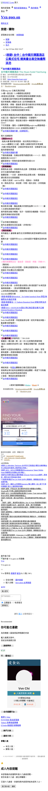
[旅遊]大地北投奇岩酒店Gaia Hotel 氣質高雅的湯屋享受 (21, 526)
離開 (13, 786)
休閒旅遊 (20, 35)
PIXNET (10, 756)
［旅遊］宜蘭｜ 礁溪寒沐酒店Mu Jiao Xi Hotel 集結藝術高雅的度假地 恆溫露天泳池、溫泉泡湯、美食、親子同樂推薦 (23, 504)
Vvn (2, 561)
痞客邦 (13, 573)
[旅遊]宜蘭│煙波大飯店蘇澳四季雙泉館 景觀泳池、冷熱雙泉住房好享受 (23, 518)
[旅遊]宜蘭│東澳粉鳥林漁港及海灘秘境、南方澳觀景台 (20, 523)
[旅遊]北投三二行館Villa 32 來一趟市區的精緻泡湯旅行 (21, 528)
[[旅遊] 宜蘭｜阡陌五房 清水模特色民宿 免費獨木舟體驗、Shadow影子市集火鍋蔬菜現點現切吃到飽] (7, 482)
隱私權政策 (41, 756)
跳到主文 (4, 23)
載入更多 (5, 591)
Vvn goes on (10, 17)
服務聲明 (25, 759)
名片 (7, 45)
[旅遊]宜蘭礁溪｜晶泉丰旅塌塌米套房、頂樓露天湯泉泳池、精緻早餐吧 (23, 508)
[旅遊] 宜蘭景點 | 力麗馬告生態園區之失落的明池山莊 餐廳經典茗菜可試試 (24, 513)
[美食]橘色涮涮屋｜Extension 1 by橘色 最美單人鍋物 (21, 535)
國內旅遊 (19, 580)
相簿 (7, 39)
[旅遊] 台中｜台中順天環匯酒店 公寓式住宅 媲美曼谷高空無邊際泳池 (25, 58)
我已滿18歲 (6, 786)
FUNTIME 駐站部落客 (10, 720)
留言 (19, 573)
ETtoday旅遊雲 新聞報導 (11, 725)
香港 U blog (5, 717)
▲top (3, 587)
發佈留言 (5, 605)
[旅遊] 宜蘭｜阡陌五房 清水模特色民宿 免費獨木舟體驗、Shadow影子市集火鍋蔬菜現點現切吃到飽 (21, 490)
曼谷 (14, 368)
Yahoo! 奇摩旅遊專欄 (9, 723)
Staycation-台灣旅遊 (23, 583)
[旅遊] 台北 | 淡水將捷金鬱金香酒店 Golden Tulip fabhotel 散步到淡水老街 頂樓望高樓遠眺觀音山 (23, 494)
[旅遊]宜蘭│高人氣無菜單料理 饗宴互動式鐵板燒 (18, 521)
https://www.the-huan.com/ (17, 79)
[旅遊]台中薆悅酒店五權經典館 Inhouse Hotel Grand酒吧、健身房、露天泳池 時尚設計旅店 (24, 476)
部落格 (8, 42)
